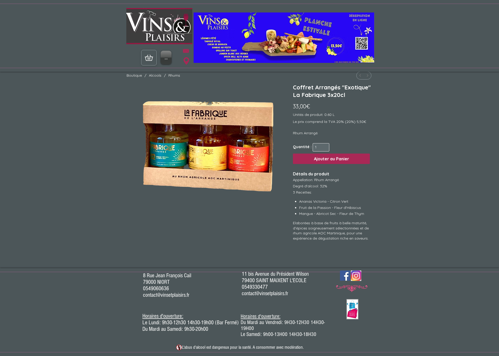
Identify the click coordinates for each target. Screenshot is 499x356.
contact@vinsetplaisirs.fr (166, 295)
